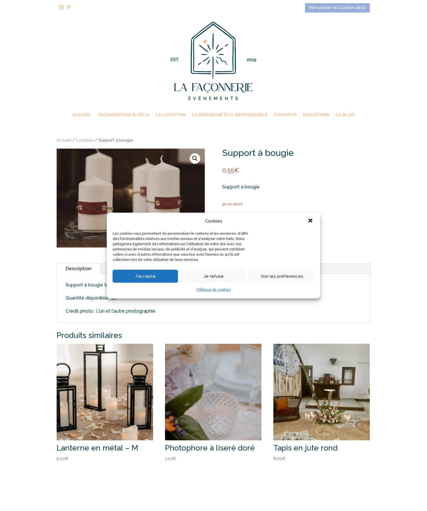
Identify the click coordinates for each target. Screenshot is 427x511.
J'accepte (145, 276)
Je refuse (214, 276)
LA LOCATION (170, 115)
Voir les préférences (282, 276)
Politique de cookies (214, 290)
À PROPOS (285, 115)
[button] (311, 221)
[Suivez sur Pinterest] (68, 7)
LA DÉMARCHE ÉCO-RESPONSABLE (230, 115)
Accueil (64, 140)
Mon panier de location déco (337, 7)
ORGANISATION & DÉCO (123, 115)
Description (79, 268)
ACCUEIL (81, 115)
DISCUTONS (316, 115)
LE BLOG (345, 115)
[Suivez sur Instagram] (61, 7)
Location (85, 140)
